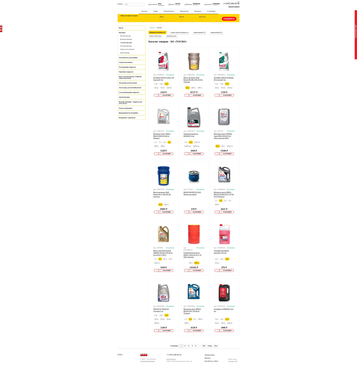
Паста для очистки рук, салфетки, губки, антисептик (130, 77)
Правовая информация (147, 361)
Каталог (144, 11)
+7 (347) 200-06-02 (231, 3)
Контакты (197, 11)
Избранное (196, 3)
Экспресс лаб (233, 361)
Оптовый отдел (169, 11)
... (199, 346)
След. (210, 346)
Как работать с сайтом (211, 361)
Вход (159, 3)
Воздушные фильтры (126, 39)
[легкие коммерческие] (129, 18)
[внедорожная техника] (147, 18)
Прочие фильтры (125, 53)
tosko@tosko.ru (171, 359)
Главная (152, 27)
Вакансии (207, 358)
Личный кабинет (210, 355)
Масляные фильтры (125, 36)
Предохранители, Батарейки (128, 113)
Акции (155, 11)
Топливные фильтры (126, 46)
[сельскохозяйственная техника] (141, 18)
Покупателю (184, 11)
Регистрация (161, 5)
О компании (211, 11)
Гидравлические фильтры (127, 49)
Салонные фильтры (126, 42)
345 (203, 346)
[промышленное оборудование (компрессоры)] (153, 18)
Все (216, 346)
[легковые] (123, 18)
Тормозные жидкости (126, 72)
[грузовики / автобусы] (135, 18)
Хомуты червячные (125, 108)
